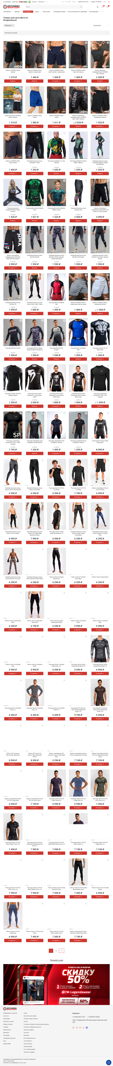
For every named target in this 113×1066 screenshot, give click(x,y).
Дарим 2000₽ (7, 1043)
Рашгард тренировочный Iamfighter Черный (56, 441)
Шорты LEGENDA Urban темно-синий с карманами (56, 71)
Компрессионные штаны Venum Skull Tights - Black (35, 303)
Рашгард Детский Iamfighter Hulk (34, 209)
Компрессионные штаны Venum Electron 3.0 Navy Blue (100, 533)
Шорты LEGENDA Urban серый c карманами (35, 71)
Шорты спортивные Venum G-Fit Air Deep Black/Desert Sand (100, 755)
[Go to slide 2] (7, 67)
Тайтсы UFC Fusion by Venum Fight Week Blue (13, 754)
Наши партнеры (28, 1046)
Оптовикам (6, 1035)
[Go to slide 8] (21, 67)
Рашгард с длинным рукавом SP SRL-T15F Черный (100, 395)
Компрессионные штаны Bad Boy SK (13, 303)
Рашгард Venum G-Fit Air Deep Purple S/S (56, 799)
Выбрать (13, 81)
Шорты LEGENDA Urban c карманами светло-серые (78, 303)
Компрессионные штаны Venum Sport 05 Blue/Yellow (34, 577)
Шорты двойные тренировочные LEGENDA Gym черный (100, 72)
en (104, 2)
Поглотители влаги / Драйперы (77, 11)
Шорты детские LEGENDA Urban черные (13, 116)
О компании (7, 2)
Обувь (37, 11)
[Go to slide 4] (11, 67)
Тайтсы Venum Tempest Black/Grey (56, 577)
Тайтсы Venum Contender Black (78, 621)
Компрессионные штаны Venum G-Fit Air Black (13, 532)
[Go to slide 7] (18, 67)
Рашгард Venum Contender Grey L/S (35, 709)
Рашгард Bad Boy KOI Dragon (56, 349)
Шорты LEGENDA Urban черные (13, 71)
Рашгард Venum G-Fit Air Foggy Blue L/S (100, 843)
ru (109, 2)
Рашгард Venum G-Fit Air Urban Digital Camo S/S (12, 843)
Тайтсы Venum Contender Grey (13, 665)
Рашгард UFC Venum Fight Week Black (100, 441)
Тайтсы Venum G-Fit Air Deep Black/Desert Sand (78, 888)
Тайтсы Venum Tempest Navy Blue (78, 577)
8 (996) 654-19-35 (83, 2)
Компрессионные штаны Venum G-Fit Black (34, 488)
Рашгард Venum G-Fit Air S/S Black (56, 488)
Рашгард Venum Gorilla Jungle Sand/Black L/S (56, 532)
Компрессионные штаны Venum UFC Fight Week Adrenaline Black (34, 533)
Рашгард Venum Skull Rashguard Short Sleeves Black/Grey (78, 395)
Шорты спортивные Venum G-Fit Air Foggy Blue (13, 799)
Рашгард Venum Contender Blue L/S (13, 709)
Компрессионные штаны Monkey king (78, 209)
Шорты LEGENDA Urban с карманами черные (100, 116)
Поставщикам (27, 1041)
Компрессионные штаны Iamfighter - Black (34, 161)
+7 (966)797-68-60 (94, 1017)
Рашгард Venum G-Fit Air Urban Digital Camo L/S (34, 888)
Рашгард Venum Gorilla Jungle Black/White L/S (100, 665)
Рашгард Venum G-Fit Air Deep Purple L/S (78, 843)
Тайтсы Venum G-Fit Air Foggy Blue (13, 932)
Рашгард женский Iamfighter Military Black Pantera (13, 209)
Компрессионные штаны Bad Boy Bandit (34, 256)
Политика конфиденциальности (32, 1027)
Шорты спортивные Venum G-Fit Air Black (100, 488)
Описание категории (11, 33)
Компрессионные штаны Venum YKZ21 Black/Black (13, 488)
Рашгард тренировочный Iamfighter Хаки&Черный (35, 441)
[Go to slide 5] (14, 67)
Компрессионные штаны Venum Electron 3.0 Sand (13, 577)
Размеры (5, 1027)
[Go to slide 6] (16, 67)
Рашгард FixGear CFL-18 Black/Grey (100, 349)
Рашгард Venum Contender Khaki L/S (56, 709)
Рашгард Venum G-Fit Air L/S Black (78, 488)
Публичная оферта (29, 1030)
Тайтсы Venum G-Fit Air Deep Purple (100, 888)
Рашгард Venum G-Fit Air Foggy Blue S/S (78, 799)
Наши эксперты (28, 1043)
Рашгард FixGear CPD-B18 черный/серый (13, 394)
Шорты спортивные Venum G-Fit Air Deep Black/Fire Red (78, 754)
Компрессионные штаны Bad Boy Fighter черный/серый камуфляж (56, 257)
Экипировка (7, 11)
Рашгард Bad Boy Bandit (12, 348)
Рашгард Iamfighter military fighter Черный (78, 161)
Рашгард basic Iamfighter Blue (78, 349)
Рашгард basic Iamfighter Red (56, 303)
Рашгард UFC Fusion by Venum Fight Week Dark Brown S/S (100, 709)
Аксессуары (46, 11)
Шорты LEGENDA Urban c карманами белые (100, 303)
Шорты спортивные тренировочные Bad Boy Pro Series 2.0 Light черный (100, 209)
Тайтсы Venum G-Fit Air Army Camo (34, 932)
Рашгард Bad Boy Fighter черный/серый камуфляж (35, 349)
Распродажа (27, 11)
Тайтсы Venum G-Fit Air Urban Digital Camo (56, 932)
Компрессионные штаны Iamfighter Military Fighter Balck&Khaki (100, 162)
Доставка (15, 2)
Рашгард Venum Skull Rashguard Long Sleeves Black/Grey (56, 395)
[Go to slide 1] (5, 67)
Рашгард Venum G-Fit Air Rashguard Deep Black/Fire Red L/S (35, 844)
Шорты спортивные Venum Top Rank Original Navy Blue (78, 932)
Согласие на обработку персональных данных (36, 1024)
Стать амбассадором (29, 1049)
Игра (4, 1041)
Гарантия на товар (8, 1021)
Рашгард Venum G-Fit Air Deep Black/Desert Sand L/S (56, 843)
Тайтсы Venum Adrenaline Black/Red (34, 621)
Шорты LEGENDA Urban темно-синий (13, 161)
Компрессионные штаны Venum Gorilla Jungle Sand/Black (78, 533)
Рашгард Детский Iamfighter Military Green (56, 209)
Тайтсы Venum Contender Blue (100, 621)
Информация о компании (10, 1013)
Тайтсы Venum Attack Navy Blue (13, 621)
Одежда (16, 11)
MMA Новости (7, 1030)
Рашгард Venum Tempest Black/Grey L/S (56, 665)
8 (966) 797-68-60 (96, 2)
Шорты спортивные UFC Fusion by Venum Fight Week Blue (56, 755)
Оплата (34, 2)
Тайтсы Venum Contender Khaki (34, 665)
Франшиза (6, 1032)
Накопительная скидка (30, 1016)
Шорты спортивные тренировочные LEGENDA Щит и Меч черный (78, 117)
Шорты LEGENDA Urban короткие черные (78, 71)
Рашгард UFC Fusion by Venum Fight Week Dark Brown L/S (78, 709)
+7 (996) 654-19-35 (78, 1017)
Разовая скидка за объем (31, 1018)
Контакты (41, 2)
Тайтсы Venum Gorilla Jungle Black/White (56, 621)
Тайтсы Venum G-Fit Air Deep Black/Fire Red (56, 888)
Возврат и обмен (7, 1024)
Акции (25, 1013)
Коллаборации (93, 11)
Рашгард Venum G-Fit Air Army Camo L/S (12, 888)
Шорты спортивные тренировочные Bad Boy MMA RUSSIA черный (12, 257)
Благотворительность (30, 1038)
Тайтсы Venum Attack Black (100, 577)
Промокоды (6, 1018)
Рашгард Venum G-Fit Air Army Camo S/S (100, 799)
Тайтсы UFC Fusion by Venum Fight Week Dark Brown (35, 755)
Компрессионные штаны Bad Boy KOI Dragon (78, 256)
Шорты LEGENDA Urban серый (56, 116)
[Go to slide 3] (9, 67)
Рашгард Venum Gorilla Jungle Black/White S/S (78, 665)
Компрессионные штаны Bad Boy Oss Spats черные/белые (100, 257)
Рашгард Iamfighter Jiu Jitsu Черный (56, 161)
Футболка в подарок (29, 1052)
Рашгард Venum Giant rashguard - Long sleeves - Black (34, 395)
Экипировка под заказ (9, 1038)
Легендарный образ (59, 11)
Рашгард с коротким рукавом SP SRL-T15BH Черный (13, 442)
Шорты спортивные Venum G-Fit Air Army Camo (34, 799)
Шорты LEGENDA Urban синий (35, 116)
